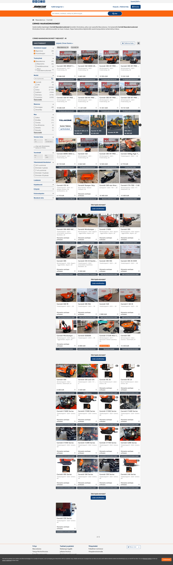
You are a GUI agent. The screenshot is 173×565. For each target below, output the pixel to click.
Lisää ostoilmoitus (98, 209)
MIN (35, 139)
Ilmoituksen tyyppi (40, 48)
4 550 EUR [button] (81, 390)
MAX (46, 139)
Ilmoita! (136, 7)
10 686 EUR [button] (61, 76)
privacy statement (6, 560)
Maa (35, 114)
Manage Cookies (147, 558)
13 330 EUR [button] (125, 346)
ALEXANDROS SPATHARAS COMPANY (109, 393)
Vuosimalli (37, 152)
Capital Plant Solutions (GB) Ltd (66, 199)
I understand (166, 559)
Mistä (35, 155)
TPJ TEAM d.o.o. (87, 393)
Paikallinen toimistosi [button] (96, 549)
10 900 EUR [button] (103, 196)
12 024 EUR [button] (103, 76)
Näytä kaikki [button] (38, 100)
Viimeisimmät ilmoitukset (42, 162)
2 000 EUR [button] (103, 314)
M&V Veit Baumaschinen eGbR (109, 274)
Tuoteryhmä (38, 58)
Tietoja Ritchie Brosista (40, 552)
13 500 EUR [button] (125, 196)
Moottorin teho (39, 198)
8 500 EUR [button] (60, 390)
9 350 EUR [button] (81, 271)
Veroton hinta (38, 137)
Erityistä (36, 189)
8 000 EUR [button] (81, 346)
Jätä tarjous (103, 346)
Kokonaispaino (39, 193)
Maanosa (37, 104)
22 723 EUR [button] (61, 164)
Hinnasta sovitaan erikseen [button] (84, 195)
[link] (66, 57)
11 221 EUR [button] (82, 108)
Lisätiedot (37, 180)
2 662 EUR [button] (81, 164)
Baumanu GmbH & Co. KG (109, 199)
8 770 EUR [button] (124, 164)
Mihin (46, 155)
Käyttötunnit (38, 184)
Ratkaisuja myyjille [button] (66, 549)
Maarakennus (40, 20)
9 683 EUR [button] (81, 76)
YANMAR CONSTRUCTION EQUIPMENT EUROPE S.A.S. (92, 349)
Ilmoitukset (66, 129)
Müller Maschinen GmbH (130, 199)
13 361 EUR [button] (125, 76)
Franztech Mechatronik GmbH (130, 349)
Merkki (36, 75)
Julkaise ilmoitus (65, 552)
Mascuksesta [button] (36, 549)
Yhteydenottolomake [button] (96, 552)
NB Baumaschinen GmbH (87, 242)
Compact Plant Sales (130, 167)
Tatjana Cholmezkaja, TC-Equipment (66, 242)
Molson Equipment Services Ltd (87, 199)
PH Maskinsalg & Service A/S (66, 79)
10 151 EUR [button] (125, 108)
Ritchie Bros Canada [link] (109, 349)
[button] (43, 43)
